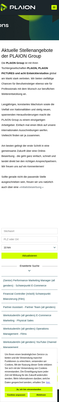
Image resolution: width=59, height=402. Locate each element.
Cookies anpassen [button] (16, 395)
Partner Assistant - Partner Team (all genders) (29, 307)
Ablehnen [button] (41, 395)
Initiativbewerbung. (31, 187)
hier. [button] (48, 382)
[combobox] (29, 247)
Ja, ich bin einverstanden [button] (28, 389)
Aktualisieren (29, 255)
